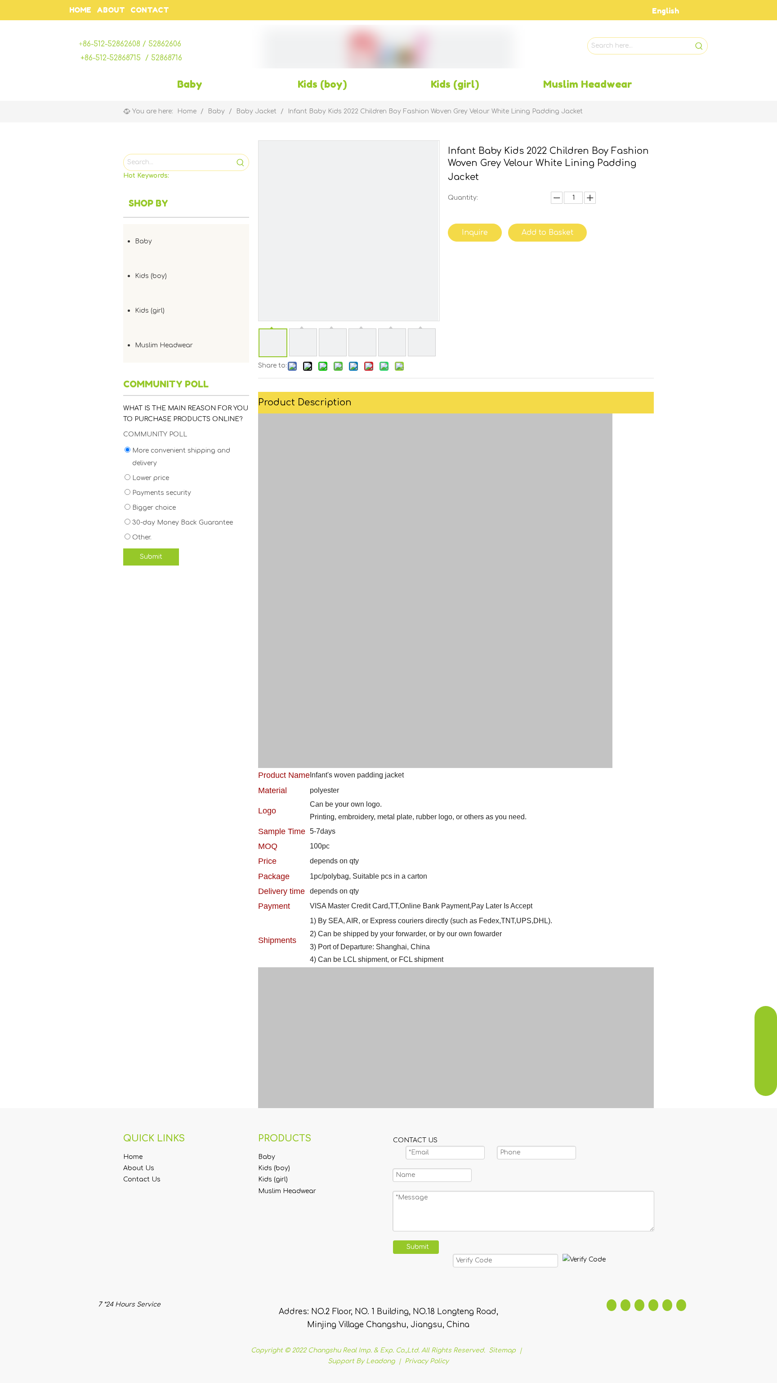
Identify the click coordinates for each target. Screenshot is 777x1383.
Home (133, 1157)
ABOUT (111, 9)
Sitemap (503, 1350)
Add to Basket (547, 233)
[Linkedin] (625, 1305)
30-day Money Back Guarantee (181, 522)
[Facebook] (611, 1305)
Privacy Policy (427, 1361)
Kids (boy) (151, 276)
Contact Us (142, 1179)
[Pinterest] (681, 1305)
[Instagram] (667, 1305)
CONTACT (149, 9)
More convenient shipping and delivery (180, 457)
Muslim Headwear (164, 345)
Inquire (475, 233)
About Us (138, 1168)
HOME (80, 9)
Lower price (149, 478)
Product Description (305, 402)
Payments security (160, 492)
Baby (143, 241)
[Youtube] (653, 1305)
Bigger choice (153, 507)
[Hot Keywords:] (699, 46)
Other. (141, 537)
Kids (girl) (150, 310)
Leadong (380, 1361)
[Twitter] (639, 1305)
